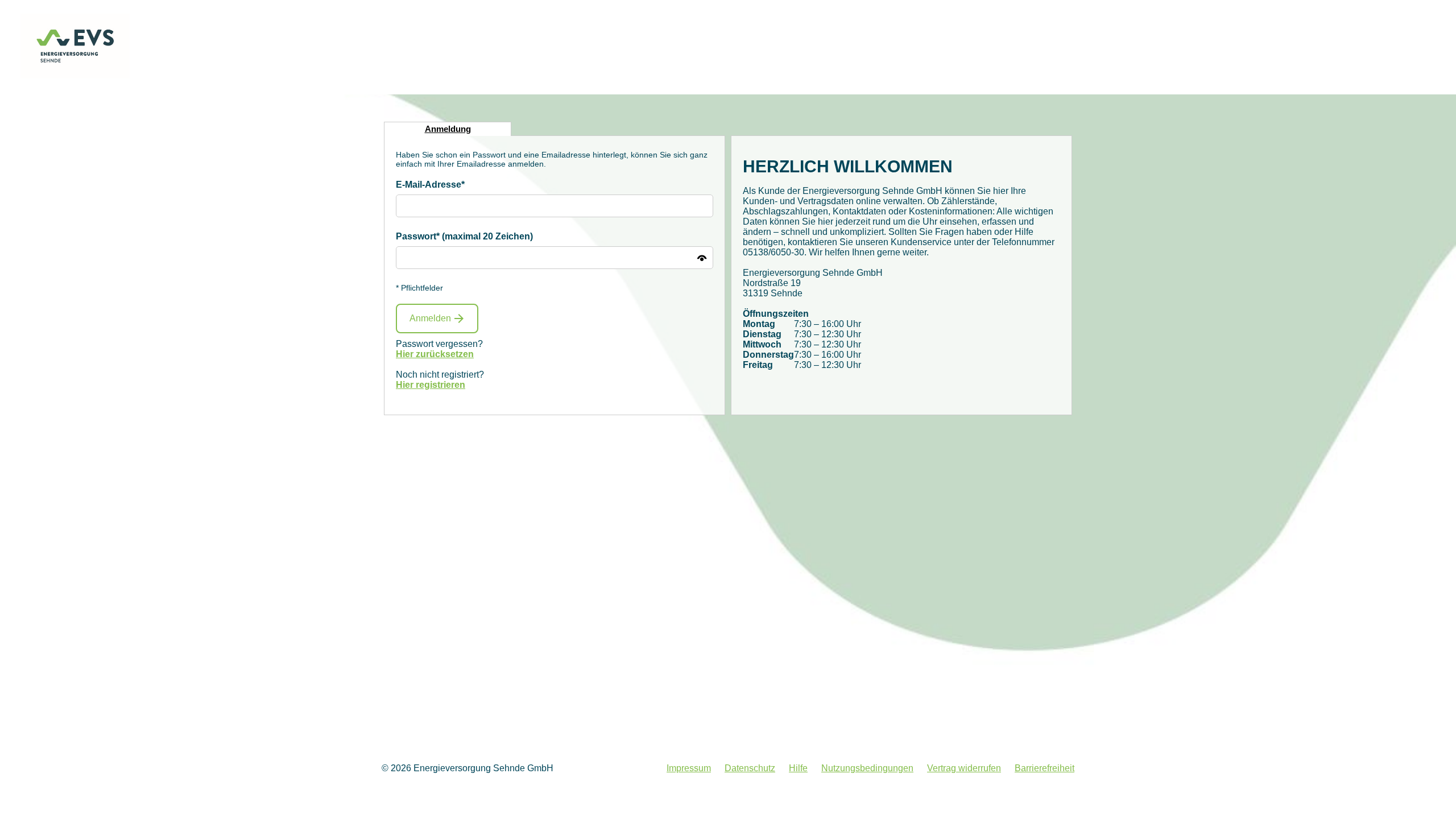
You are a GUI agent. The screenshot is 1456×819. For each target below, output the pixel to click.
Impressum (689, 768)
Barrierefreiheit (1044, 768)
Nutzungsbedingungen (867, 768)
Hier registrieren (430, 385)
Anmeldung (448, 129)
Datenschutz (750, 768)
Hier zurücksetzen (435, 354)
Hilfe (798, 768)
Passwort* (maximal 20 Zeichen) (464, 236)
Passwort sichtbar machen (701, 257)
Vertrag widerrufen (964, 768)
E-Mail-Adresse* (430, 184)
